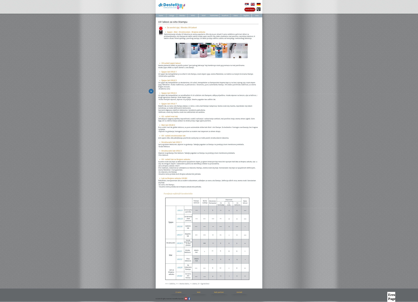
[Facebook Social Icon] (189, 298)
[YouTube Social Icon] (186, 298)
